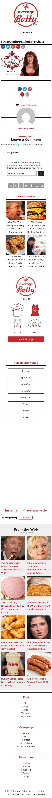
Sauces (26, 404)
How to (26, 766)
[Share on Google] (13, 47)
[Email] (23, 47)
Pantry (26, 773)
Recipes (26, 706)
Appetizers (26, 378)
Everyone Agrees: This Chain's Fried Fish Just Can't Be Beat (12, 645)
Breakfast (26, 384)
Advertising (26, 743)
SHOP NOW (25, 339)
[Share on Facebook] (3, 47)
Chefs (26, 417)
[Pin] (18, 47)
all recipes (26, 371)
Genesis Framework (35, 794)
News (26, 733)
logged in (19, 145)
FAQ (26, 736)
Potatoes (26, 411)
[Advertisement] (25, 463)
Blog (26, 703)
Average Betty (26, 14)
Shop (26, 776)
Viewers (26, 763)
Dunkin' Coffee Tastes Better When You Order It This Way (13, 682)
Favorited (26, 770)
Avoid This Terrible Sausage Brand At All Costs (37, 682)
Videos (26, 710)
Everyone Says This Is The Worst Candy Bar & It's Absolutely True (38, 605)
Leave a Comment (28, 105)
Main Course (26, 397)
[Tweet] (8, 47)
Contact (26, 740)
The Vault (26, 713)
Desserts (26, 391)
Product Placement (26, 746)
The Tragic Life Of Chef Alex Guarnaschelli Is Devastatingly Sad (38, 645)
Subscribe (26, 716)
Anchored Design (15, 794)
